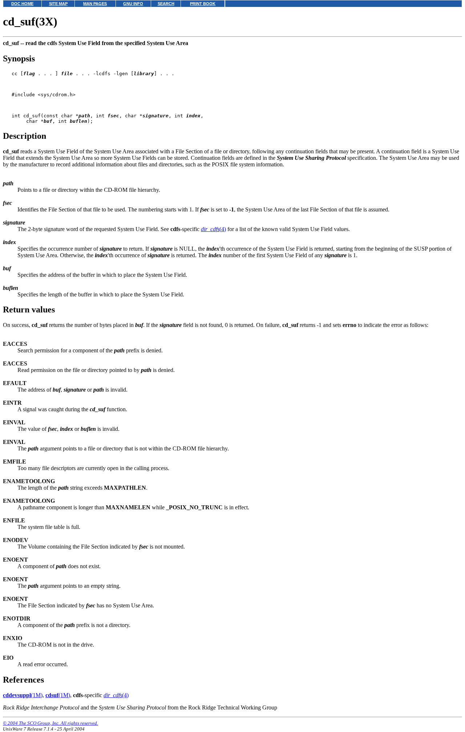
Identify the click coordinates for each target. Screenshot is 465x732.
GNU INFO (133, 3)
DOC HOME (22, 3)
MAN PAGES (95, 3)
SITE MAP (58, 3)
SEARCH (166, 3)
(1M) (23, 695)
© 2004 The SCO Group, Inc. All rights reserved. (50, 723)
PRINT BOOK (202, 3)
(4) (213, 229)
